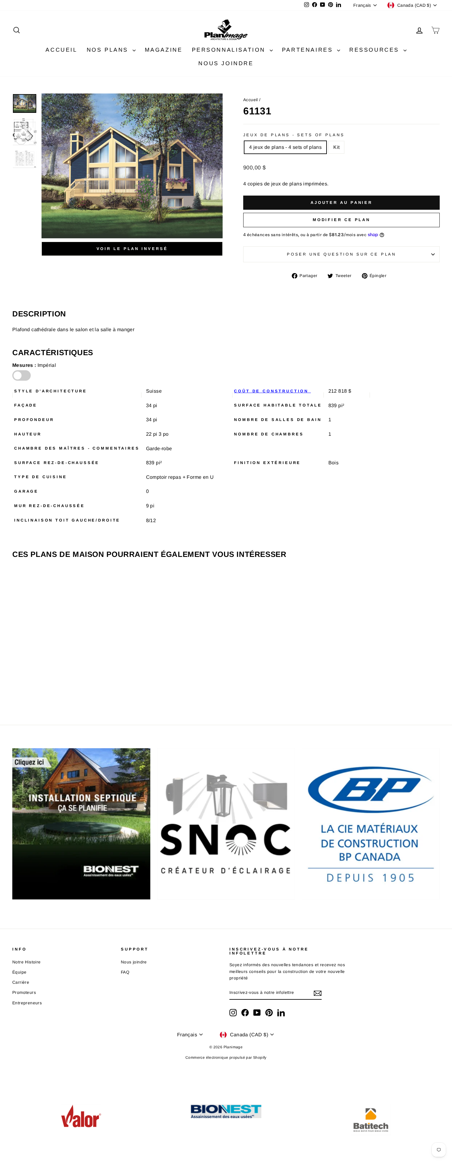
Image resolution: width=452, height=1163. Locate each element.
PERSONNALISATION (230, 50)
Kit (336, 147)
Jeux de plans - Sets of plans (293, 135)
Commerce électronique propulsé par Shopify (226, 1057)
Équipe (19, 972)
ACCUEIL (61, 50)
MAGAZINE (164, 50)
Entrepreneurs (27, 1003)
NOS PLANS (109, 50)
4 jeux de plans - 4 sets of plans (285, 147)
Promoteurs (24, 992)
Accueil (250, 99)
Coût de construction (272, 391)
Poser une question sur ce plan (341, 254)
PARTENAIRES (308, 50)
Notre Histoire (26, 962)
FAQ (125, 972)
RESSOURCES (375, 50)
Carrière (20, 982)
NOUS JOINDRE (225, 63)
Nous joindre (134, 962)
